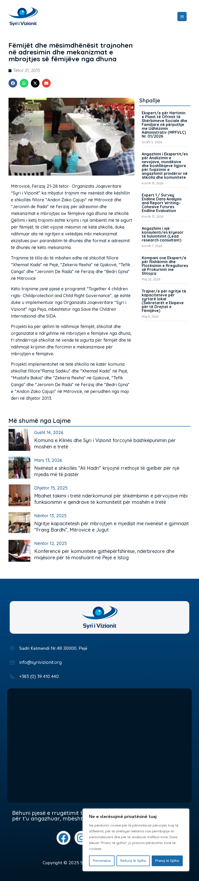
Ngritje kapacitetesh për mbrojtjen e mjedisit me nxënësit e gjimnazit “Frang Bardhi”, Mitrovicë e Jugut (111, 526)
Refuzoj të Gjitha (133, 860)
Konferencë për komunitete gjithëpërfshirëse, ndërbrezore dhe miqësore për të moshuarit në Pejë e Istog (104, 554)
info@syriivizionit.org (40, 662)
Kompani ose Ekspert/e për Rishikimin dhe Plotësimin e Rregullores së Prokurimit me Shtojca (165, 265)
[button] (12, 83)
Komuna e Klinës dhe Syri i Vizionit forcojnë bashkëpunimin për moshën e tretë (105, 443)
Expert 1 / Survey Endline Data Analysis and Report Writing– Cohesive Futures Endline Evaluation (162, 203)
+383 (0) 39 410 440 (39, 676)
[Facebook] (63, 838)
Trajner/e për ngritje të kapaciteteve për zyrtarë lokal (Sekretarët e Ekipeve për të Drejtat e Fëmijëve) (164, 301)
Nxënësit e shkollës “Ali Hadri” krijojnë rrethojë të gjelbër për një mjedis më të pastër (106, 471)
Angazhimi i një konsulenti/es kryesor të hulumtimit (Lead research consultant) (162, 234)
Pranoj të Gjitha (167, 860)
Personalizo (102, 860)
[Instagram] (81, 838)
